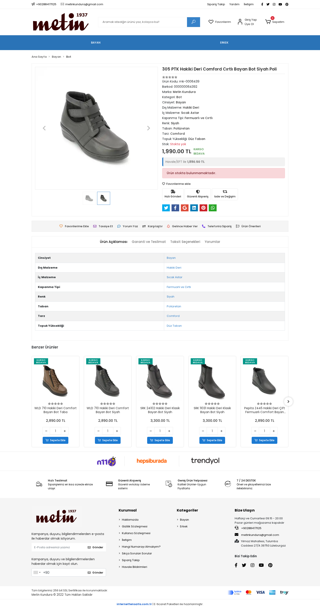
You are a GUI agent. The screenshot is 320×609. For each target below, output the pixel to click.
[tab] (113, 242)
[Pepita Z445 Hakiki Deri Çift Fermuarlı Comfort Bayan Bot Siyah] (264, 379)
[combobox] (37, 572)
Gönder (97, 547)
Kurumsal (128, 510)
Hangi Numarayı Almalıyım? (141, 547)
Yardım (234, 4)
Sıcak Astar (174, 277)
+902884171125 (251, 528)
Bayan (171, 258)
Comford (173, 316)
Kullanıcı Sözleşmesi (136, 533)
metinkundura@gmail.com (260, 535)
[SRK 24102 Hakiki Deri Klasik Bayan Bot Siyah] (160, 379)
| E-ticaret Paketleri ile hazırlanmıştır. (160, 604)
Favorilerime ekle (178, 184)
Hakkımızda (130, 520)
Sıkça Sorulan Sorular (137, 553)
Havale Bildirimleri (134, 567)
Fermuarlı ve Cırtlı (179, 287)
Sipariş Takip (216, 4)
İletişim (249, 4)
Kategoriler (187, 510)
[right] (288, 401)
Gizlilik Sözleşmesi (134, 526)
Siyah (170, 296)
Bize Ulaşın (245, 510)
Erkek (184, 526)
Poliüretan (174, 306)
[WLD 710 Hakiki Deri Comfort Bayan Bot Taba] (55, 379)
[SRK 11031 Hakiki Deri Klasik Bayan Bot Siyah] (212, 379)
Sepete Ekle (58, 440)
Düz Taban (174, 326)
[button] (274, 22)
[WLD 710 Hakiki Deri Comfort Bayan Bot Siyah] (107, 379)
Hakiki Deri (174, 268)
